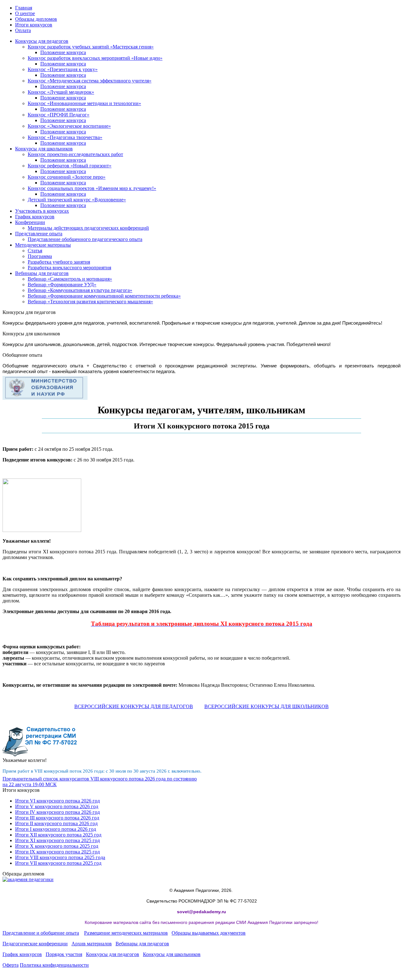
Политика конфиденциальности (54, 965)
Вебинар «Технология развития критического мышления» (90, 301)
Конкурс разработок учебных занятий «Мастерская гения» (91, 46)
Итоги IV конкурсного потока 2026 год (57, 812)
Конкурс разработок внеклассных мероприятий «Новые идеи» (95, 58)
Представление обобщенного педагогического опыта (85, 239)
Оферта (11, 965)
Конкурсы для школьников (44, 148)
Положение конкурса (63, 52)
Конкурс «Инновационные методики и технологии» (84, 103)
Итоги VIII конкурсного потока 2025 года (60, 857)
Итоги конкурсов (33, 24)
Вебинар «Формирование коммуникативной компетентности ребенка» (104, 296)
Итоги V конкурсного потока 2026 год (56, 806)
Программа (40, 256)
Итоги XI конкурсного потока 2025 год (57, 840)
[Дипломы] (28, 879)
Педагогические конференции (35, 943)
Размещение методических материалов (126, 933)
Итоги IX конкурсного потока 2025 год (57, 851)
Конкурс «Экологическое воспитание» (69, 126)
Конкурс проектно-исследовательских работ (75, 154)
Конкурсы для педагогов (41, 41)
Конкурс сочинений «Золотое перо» (66, 177)
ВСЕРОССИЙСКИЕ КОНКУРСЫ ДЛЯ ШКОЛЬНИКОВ (266, 706)
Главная (23, 7)
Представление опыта (38, 233)
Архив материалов (91, 943)
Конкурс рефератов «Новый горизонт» (69, 165)
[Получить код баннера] (40, 754)
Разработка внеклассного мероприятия (69, 267)
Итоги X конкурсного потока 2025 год (56, 846)
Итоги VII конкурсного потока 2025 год (58, 863)
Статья (35, 250)
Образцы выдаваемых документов (209, 933)
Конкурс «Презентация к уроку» (63, 69)
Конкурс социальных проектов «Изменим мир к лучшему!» (92, 188)
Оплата (23, 30)
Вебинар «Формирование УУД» (62, 284)
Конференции (30, 222)
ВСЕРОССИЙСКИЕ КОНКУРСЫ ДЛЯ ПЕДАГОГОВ (133, 706)
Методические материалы (43, 245)
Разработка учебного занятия (59, 262)
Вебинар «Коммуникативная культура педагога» (80, 290)
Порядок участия (64, 954)
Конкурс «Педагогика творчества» (65, 137)
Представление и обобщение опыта (41, 933)
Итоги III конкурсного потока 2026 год (57, 817)
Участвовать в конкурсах (42, 211)
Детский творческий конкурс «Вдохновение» (77, 199)
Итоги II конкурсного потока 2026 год (56, 823)
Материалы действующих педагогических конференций (88, 228)
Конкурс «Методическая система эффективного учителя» (89, 80)
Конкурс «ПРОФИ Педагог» (58, 114)
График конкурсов (34, 216)
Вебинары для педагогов (42, 273)
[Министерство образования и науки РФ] (45, 398)
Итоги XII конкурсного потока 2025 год (58, 834)
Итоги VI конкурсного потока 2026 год (57, 800)
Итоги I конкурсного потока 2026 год (55, 829)
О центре (25, 13)
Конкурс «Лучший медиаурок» (61, 92)
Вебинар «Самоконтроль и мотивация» (70, 279)
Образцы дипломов (36, 19)
